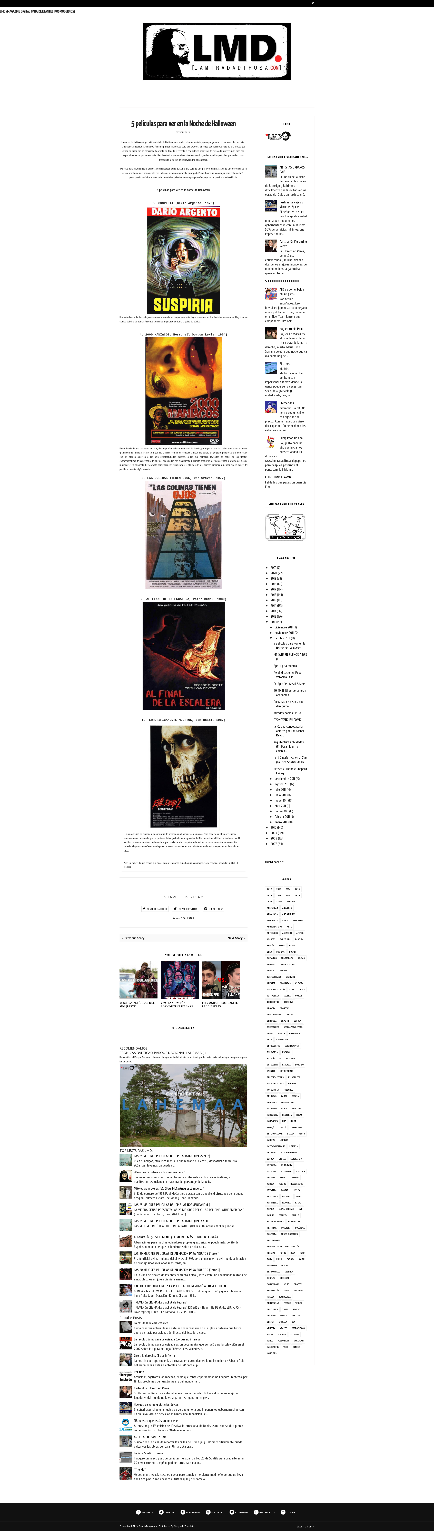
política (300, 1228)
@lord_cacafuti (274, 862)
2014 (273, 606)
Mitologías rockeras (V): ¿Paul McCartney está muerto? (169, 1188)
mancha (295, 1177)
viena (270, 1334)
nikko (298, 1202)
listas (190, 918)
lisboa (270, 1159)
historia (287, 1115)
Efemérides (287, 403)
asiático (287, 933)
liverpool (286, 1171)
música (296, 1190)
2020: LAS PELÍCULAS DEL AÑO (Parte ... (137, 1004)
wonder (296, 1347)
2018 (273, 584)
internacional (274, 1133)
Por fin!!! (139, 1372)
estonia (286, 1064)
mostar (284, 1190)
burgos (270, 970)
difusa (297, 1021)
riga (292, 1253)
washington (273, 1347)
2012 (273, 616)
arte (289, 926)
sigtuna (271, 1278)
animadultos (288, 914)
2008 (274, 838)
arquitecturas (274, 926)
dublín (281, 1033)
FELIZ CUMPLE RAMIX (278, 477)
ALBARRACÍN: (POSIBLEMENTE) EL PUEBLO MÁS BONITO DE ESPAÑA (176, 1237)
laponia (284, 1140)
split (286, 1284)
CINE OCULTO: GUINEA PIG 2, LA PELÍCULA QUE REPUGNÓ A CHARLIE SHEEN (180, 1286)
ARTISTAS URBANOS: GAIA (150, 1437)
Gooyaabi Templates (184, 1526)
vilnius (294, 1334)
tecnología (285, 1297)
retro (283, 1253)
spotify (298, 1284)
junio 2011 (281, 795)
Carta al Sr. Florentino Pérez (151, 1388)
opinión (283, 1215)
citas (302, 989)
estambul (290, 1058)
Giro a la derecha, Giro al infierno (154, 1356)
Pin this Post (216, 909)
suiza (286, 1290)
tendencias (273, 1303)
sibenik (289, 1271)
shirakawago (273, 1271)
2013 (273, 611)
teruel (298, 1303)
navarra (286, 1202)
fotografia (273, 1090)
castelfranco (274, 977)
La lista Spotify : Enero (148, 1453)
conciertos (273, 1002)
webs (285, 1347)
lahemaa (271, 1140)
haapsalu (272, 1108)
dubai (270, 1033)
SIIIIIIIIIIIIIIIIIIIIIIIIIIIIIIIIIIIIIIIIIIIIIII (282, 281)
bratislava (287, 958)
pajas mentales (275, 1221)
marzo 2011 (281, 811)
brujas (301, 958)
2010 (273, 827)
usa (293, 1322)
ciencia (299, 983)
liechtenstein (289, 1152)
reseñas (271, 1253)
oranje (295, 1215)
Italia (290, 1133)
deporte (285, 1021)
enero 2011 (281, 822)
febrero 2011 (282, 817)
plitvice (272, 1228)
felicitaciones (275, 1077)
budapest (272, 964)
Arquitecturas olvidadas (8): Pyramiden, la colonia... (289, 746)
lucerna (271, 1177)
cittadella (273, 995)
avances (271, 939)
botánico (272, 958)
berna (282, 945)
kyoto (302, 1133)
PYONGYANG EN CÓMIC (287, 720)
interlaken (296, 1127)
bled (269, 952)
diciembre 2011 (284, 627)
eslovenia (272, 1052)
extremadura (286, 1071)
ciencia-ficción (276, 989)
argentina (298, 920)
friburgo (288, 1090)
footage (292, 1083)
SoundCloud (273, 1284)
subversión (273, 1290)
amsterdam (272, 908)
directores (273, 1027)
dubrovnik (294, 1033)
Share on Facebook (157, 909)
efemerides (282, 1039)
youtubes (272, 1353)
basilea (299, 939)
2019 (273, 578)
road (302, 1253)
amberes (291, 901)
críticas (288, 1002)
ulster (270, 1322)
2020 (274, 573)
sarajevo (272, 1265)
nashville (272, 1202)
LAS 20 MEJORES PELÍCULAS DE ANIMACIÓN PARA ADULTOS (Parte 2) (177, 1270)
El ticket (285, 364)
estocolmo (272, 1064)
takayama (298, 1290)
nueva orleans (286, 1209)
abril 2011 (280, 806)
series (284, 1265)
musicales (272, 1196)
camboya (283, 970)
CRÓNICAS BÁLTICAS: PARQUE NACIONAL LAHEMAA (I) (163, 1052)
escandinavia (292, 1046)
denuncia (272, 1021)
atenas (299, 933)
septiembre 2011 (285, 779)
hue (284, 1121)
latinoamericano (276, 1146)
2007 (274, 844)
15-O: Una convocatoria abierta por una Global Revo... (289, 731)
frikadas (272, 1096)
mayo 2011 (281, 800)
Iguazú (282, 1127)
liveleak (272, 1171)
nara (298, 1196)
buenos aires (288, 964)
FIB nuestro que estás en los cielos (156, 1421)
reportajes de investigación (283, 1246)
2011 (273, 622)
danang (289, 1014)
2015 (273, 600)
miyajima (272, 1190)
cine (183, 918)
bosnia (292, 952)
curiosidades (274, 1014)
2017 (273, 589)
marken (270, 1184)
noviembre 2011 (284, 633)
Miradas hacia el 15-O (287, 713)
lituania (272, 1165)
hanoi (284, 1108)
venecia (271, 1328)
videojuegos (298, 1328)
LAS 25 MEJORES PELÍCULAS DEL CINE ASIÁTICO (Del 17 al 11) (171, 1221)
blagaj (292, 945)
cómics (298, 995)
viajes (283, 1328)
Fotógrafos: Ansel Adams (289, 684)
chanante (290, 977)
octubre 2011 (282, 638)
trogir (283, 1315)
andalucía (272, 914)
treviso (271, 1315)
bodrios (280, 952)
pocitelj (286, 1228)
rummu (279, 1259)
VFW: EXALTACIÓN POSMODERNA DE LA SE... (178, 1004)
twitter (296, 1315)
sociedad (284, 1278)
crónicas (284, 1008)
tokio (285, 1309)
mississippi (296, 1184)
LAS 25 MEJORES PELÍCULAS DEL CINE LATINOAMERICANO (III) (172, 1205)
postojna (272, 1234)
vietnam (282, 1334)
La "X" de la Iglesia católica (151, 1323)
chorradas (285, 983)
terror (287, 1303)
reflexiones (273, 1240)
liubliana (286, 1165)
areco (285, 920)
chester (271, 983)
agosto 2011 (282, 784)
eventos (271, 1071)
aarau (279, 901)
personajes (294, 1221)
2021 (273, 568)
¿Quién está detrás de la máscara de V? (159, 1172)
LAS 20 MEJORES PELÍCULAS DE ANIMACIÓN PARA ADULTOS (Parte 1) (176, 1254)
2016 (273, 595)
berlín (270, 945)
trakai (296, 1309)
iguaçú (270, 1127)
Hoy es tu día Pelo (291, 329)
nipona (270, 1209)
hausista (296, 1108)
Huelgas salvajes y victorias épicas (156, 1404)
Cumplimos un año (291, 438)
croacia (271, 1008)
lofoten (300, 1171)
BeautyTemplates (148, 1526)
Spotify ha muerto (285, 666)
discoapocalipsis (292, 1027)
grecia (295, 1096)
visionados (283, 1340)
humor (293, 1121)
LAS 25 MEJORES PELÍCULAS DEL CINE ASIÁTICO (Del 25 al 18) (172, 1156)
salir (301, 1259)
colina (287, 995)
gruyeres (272, 1102)
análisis (287, 908)
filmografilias (275, 1083)
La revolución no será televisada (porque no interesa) (167, 1339)
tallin (270, 1297)
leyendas (272, 1152)
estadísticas (274, 1058)
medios (282, 1184)
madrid (283, 1177)
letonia (293, 1146)
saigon (290, 1259)
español (286, 1052)
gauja (284, 1096)
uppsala (283, 1322)
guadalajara (287, 1102)
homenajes (272, 1121)
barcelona (285, 939)
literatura (296, 1159)
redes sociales (289, 1234)
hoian (299, 1115)
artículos (272, 933)
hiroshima (272, 1115)
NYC (300, 1209)
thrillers (272, 1309)
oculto (270, 1215)
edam (269, 1039)
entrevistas (273, 1046)
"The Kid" (140, 1469)
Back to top (304, 1526)
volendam (298, 1340)
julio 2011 (280, 790)
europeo (299, 1064)
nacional (287, 1196)
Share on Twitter (188, 909)
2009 (274, 833)
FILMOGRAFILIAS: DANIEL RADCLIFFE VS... (220, 1004)
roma (269, 1259)
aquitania (272, 920)
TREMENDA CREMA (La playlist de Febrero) (160, 1302)
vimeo (270, 1340)
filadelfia (294, 1077)
